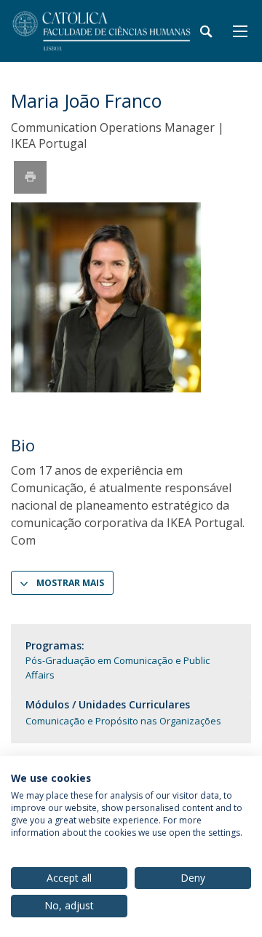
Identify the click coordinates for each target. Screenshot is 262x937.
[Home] (102, 31)
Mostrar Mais (70, 583)
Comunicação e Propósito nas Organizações (123, 720)
